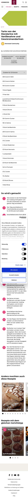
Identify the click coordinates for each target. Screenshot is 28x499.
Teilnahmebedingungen (14, 484)
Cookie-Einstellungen (14, 490)
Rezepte (16, 6)
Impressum (14, 493)
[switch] (24, 249)
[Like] (21, 389)
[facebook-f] (9, 475)
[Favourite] (21, 385)
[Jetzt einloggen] (26, 2)
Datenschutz (14, 482)
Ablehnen (14, 280)
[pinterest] (18, 475)
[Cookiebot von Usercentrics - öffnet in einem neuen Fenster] (19, 218)
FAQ (14, 495)
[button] (14, 72)
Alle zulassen (14, 270)
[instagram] (12, 475)
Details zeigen (19, 265)
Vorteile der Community (14, 479)
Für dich (8, 6)
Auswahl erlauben (14, 275)
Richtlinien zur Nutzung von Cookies (14, 487)
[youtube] (15, 475)
